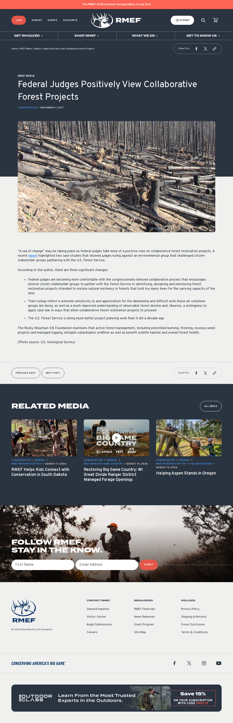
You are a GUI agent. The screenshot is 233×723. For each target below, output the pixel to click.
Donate (37, 20)
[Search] (203, 20)
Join (19, 20)
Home (14, 48)
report (32, 256)
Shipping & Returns (194, 617)
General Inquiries (98, 609)
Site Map (140, 632)
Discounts (70, 20)
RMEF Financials (144, 609)
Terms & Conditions (194, 632)
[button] (196, 48)
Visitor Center (96, 617)
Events (52, 20)
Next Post (53, 373)
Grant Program (144, 625)
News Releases (144, 617)
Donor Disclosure (193, 625)
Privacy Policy (190, 609)
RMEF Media (25, 48)
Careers (92, 632)
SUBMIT (148, 564)
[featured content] (116, 698)
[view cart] (215, 20)
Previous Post (26, 373)
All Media (211, 406)
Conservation (27, 107)
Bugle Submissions (99, 625)
